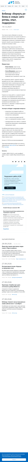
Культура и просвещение (17, 277)
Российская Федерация (9, 194)
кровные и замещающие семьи (8, 199)
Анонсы (3, 10)
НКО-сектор (14, 294)
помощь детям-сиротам (21, 199)
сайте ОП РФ (12, 145)
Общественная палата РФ (17, 204)
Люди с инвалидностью (21, 258)
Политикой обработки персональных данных (12, 456)
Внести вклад (10, 188)
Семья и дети (16, 29)
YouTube (6, 147)
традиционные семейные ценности (9, 201)
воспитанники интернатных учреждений (12, 197)
